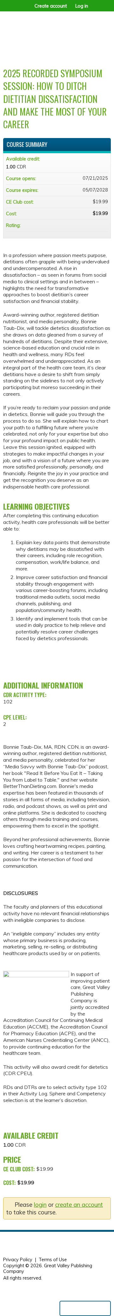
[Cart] (95, 9)
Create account (51, 6)
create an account (79, 1204)
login (40, 1204)
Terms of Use (53, 1259)
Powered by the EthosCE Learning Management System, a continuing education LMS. (85, 1308)
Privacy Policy (17, 1259)
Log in (81, 6)
